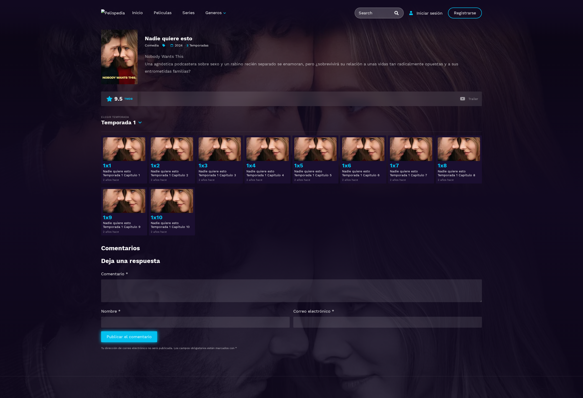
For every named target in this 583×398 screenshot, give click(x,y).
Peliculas (162, 12)
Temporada (118, 120)
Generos (213, 12)
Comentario (114, 273)
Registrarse (465, 12)
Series (188, 12)
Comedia (152, 45)
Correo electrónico (313, 311)
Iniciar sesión (429, 13)
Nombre (110, 311)
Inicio (137, 12)
